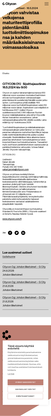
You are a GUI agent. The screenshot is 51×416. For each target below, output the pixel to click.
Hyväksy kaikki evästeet (25, 382)
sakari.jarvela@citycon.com (15, 170)
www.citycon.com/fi (12, 219)
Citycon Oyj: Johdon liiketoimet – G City (24, 267)
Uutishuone (8, 257)
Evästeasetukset (25, 396)
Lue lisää (11, 374)
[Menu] (47, 3)
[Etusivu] (9, 3)
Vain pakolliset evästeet (25, 389)
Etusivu (5, 74)
